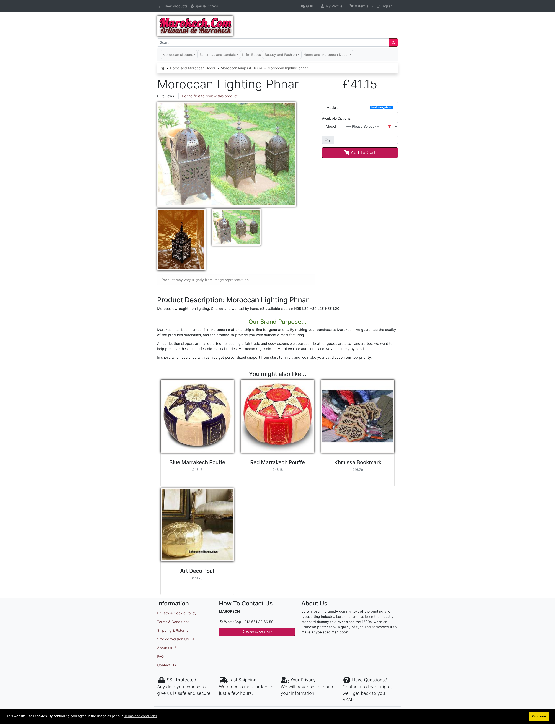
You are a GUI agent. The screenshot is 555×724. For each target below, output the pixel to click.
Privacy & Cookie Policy (176, 613)
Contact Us (166, 665)
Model (331, 126)
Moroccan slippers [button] (178, 54)
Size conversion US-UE (176, 639)
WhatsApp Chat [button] (258, 632)
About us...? (166, 648)
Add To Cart (362, 152)
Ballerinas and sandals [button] (217, 54)
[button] (308, 6)
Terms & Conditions (173, 622)
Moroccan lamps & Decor (241, 68)
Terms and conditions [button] (140, 716)
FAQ (160, 656)
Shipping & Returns (172, 630)
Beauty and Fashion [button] (281, 54)
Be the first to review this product (210, 96)
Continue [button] (539, 716)
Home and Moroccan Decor (192, 68)
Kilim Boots (251, 54)
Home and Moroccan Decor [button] (326, 54)
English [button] (385, 6)
